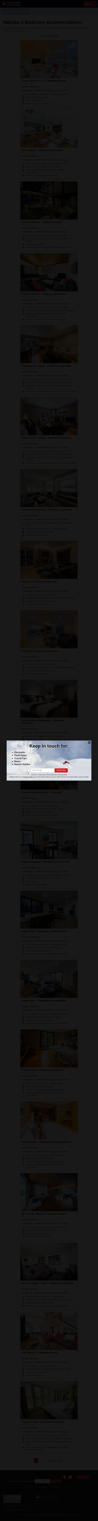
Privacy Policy (28, 777)
